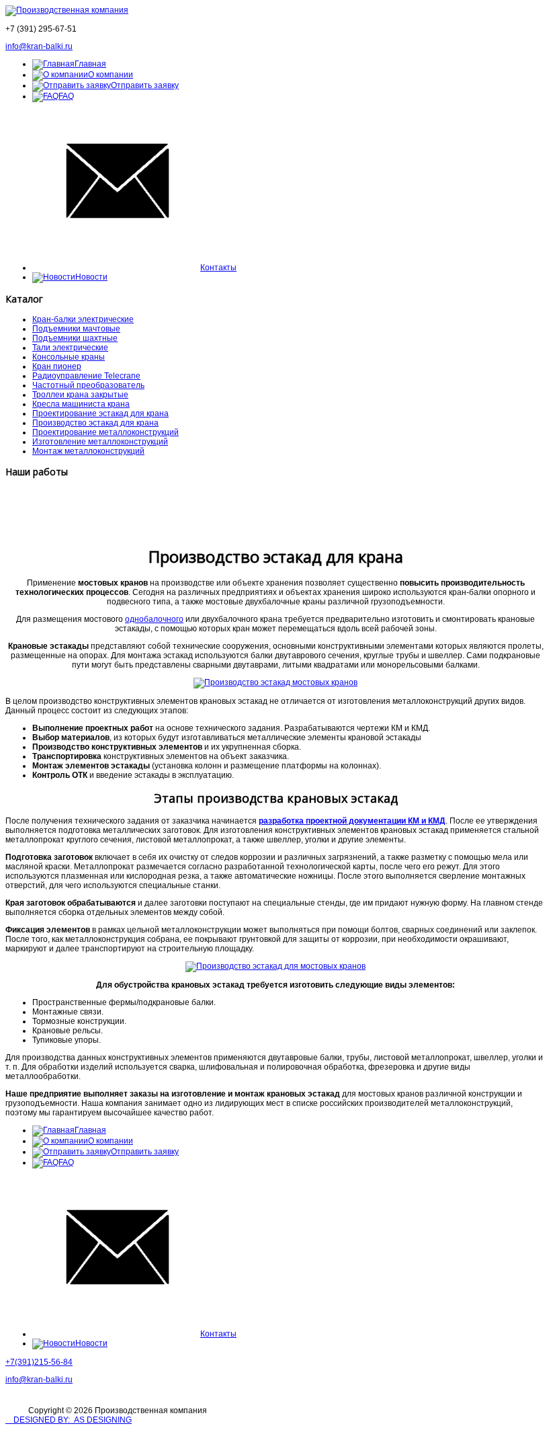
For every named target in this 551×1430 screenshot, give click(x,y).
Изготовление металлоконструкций (100, 441)
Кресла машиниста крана (81, 404)
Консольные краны (68, 357)
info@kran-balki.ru (39, 46)
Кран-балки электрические (83, 319)
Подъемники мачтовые (76, 328)
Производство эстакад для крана (95, 423)
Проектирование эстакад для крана (100, 413)
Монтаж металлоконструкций (88, 451)
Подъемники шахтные (75, 338)
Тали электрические (70, 347)
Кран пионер (56, 366)
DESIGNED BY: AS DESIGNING (68, 1420)
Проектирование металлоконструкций (105, 432)
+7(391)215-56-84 (39, 1362)
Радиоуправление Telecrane (86, 376)
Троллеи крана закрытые (80, 394)
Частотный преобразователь (88, 385)
